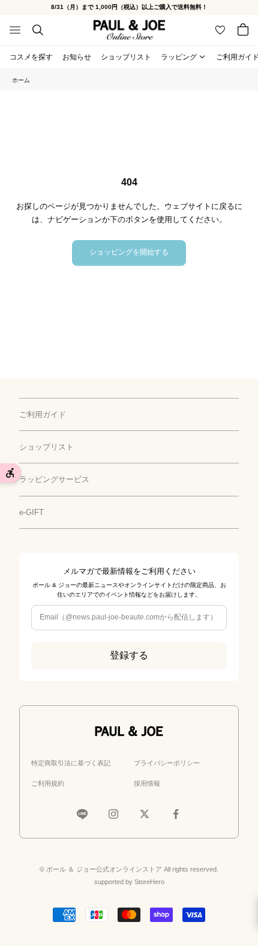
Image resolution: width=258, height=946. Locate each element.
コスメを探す (31, 57)
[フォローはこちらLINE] (82, 814)
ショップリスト (126, 57)
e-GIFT (31, 512)
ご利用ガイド (42, 414)
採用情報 (147, 783)
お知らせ (76, 57)
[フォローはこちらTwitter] (145, 814)
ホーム (21, 80)
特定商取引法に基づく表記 (70, 763)
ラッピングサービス (54, 479)
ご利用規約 (47, 783)
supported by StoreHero (129, 881)
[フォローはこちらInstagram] (113, 814)
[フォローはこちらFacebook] (176, 814)
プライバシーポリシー (167, 763)
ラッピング (179, 57)
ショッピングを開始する (129, 252)
